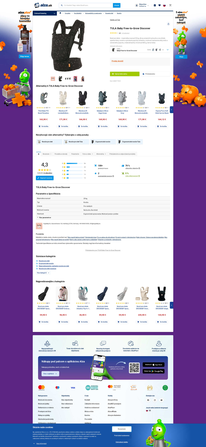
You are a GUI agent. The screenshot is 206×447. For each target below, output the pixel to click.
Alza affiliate (112, 411)
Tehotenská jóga (90, 237)
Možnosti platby (43, 404)
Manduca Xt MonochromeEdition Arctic (142, 112)
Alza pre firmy (113, 400)
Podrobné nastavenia (121, 435)
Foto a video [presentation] (88, 154)
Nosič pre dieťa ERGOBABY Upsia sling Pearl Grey (122, 308)
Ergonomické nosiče (46, 263)
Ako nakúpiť (65, 407)
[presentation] (38, 154)
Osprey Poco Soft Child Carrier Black (161, 112)
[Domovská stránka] (60, 13)
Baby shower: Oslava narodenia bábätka (150, 237)
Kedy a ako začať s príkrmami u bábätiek (83, 239)
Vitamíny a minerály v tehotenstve (109, 239)
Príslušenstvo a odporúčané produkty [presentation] (122, 154)
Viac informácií (41, 443)
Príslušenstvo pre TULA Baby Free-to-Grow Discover (103, 250)
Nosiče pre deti (44, 261)
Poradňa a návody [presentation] (61, 154)
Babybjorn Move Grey (122, 112)
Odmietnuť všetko (122, 442)
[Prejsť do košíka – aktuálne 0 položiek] (170, 5)
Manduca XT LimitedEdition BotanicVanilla (63, 112)
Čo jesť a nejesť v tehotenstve (126, 237)
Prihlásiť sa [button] (142, 6)
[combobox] (86, 5)
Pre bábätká (77, 13)
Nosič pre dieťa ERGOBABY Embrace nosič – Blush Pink (63, 308)
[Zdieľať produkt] (168, 24)
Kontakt (87, 400)
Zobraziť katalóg (40, 13)
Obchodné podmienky (46, 419)
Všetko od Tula (115, 20)
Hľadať (116, 5)
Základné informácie (92, 404)
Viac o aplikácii (48, 374)
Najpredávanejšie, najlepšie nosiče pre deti (54, 266)
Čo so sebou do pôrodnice (106, 237)
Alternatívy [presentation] (101, 154)
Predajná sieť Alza (44, 411)
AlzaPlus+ (111, 407)
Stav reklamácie (67, 404)
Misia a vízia (89, 411)
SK (150, 410)
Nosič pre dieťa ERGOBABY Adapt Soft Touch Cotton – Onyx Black (162, 308)
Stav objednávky (67, 400)
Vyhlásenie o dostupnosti (47, 423)
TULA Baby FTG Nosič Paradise (43, 112)
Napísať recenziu (46, 178)
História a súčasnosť (92, 407)
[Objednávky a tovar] (155, 5)
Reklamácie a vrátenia (46, 407)
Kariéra (87, 415)
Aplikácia (88, 423)
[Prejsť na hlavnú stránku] (43, 5)
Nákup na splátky (44, 415)
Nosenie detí (109, 13)
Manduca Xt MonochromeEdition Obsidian (83, 112)
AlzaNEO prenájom (114, 404)
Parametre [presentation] (75, 154)
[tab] (38, 154)
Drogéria (67, 13)
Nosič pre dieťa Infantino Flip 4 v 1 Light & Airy (83, 308)
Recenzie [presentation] (47, 154)
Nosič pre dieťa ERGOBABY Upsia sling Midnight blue (102, 308)
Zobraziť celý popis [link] (116, 46)
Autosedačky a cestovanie (93, 13)
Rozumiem (122, 429)
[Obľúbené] (159, 5)
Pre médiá (88, 419)
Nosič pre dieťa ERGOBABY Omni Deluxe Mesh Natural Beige (142, 308)
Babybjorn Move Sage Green (102, 112)
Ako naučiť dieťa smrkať (76, 237)
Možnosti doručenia (45, 400)
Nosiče (119, 13)
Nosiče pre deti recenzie (47, 268)
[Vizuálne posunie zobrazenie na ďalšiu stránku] (171, 109)
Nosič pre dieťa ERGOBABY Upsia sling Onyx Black (43, 308)
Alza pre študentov (114, 415)
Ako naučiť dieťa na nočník (60, 239)
